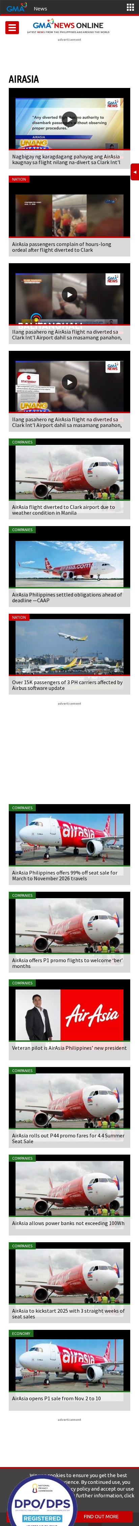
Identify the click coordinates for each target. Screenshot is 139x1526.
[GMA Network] (17, 6)
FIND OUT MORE (101, 1516)
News (40, 8)
